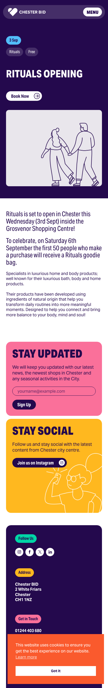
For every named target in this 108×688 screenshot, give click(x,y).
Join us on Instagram (35, 463)
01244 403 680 (28, 630)
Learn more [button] (26, 657)
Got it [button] (56, 671)
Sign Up (24, 405)
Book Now (20, 96)
